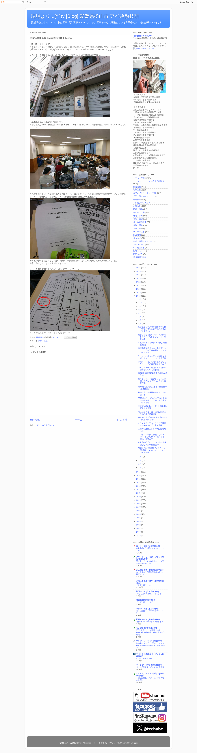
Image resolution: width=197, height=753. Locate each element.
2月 (140, 464)
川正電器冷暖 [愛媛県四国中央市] (150, 570)
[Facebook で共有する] (72, 337)
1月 (140, 467)
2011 (138, 493)
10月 (140, 306)
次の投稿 (34, 419)
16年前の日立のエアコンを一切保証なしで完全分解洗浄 (152, 443)
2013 (138, 486)
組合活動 (137, 187)
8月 (140, 313)
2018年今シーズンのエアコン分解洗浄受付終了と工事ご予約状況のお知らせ (152, 400)
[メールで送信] (65, 337)
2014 (138, 482)
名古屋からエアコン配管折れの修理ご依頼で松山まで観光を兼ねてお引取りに (152, 329)
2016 (138, 476)
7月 (140, 317)
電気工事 (137, 190)
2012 (138, 490)
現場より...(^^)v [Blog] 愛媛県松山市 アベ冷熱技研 (85, 16)
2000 (138, 532)
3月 (140, 460)
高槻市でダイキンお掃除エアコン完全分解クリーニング (150, 562)
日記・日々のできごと (142, 196)
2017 (138, 472)
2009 (138, 500)
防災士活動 (43, 341)
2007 (138, 507)
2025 (138, 271)
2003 (138, 521)
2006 (138, 511)
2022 (138, 282)
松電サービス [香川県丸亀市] (148, 620)
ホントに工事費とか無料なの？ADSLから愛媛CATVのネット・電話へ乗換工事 (152, 437)
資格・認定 (138, 219)
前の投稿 (122, 419)
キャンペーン (139, 244)
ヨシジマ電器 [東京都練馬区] (148, 609)
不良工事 (137, 229)
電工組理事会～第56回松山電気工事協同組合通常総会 (152, 413)
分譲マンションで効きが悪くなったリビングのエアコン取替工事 (152, 363)
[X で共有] (70, 337)
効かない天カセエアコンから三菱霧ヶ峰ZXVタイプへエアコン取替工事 (152, 381)
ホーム (78, 419)
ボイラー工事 (139, 232)
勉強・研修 (138, 225)
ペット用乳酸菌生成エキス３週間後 (150, 667)
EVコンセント (139, 251)
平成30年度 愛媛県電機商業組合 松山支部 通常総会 (152, 418)
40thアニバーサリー (144, 659)
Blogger (134, 743)
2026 (138, 268)
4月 (140, 457)
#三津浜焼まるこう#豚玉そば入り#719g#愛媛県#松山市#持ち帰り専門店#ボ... (150, 632)
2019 (138, 292)
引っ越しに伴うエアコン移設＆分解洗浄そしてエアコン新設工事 (152, 357)
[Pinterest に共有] (75, 337)
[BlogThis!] (67, 337)
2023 (138, 278)
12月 (140, 299)
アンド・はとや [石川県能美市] (149, 641)
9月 (140, 310)
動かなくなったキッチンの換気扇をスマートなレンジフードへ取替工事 (152, 337)
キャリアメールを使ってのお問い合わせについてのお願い (152, 369)
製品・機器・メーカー (142, 241)
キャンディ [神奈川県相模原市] (149, 665)
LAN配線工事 (138, 248)
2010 (138, 497)
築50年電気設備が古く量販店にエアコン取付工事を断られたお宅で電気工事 (152, 350)
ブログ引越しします (144, 585)
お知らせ (137, 206)
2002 (138, 525)
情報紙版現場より (140, 257)
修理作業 (137, 200)
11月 (140, 303)
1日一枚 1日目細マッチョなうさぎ (149, 622)
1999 (138, 535)
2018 (138, 296)
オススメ (137, 238)
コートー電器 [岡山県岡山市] (148, 546)
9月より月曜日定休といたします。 (149, 594)
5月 (140, 324)
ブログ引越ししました (145, 602)
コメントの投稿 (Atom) (44, 425)
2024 (138, 275)
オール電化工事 (139, 222)
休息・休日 (138, 216)
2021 (138, 285)
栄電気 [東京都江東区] (145, 600)
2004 (138, 518)
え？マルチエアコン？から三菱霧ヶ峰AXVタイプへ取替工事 (152, 424)
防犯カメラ (138, 254)
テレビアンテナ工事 (141, 203)
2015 (138, 479)
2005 (138, 514)
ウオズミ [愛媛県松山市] (146, 628)
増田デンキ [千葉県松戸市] (147, 591)
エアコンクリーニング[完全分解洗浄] (148, 181)
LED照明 (137, 235)
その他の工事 (139, 212)
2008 (138, 504)
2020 (138, 289)
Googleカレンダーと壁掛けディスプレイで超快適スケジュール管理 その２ (150, 645)
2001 (138, 528)
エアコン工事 (139, 178)
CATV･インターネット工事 (144, 193)
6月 (140, 320)
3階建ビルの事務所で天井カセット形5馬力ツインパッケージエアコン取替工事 (152, 450)
